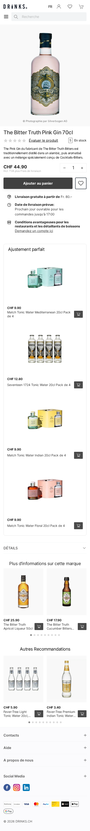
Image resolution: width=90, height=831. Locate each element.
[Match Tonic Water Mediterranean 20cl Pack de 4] (45, 277)
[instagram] (16, 787)
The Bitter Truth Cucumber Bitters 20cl (59, 628)
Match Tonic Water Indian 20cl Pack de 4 (36, 455)
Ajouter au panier (38, 183)
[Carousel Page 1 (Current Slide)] (31, 635)
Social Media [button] (14, 776)
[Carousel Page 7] (52, 635)
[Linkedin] (26, 787)
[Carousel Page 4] (41, 635)
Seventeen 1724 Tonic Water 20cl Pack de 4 (39, 385)
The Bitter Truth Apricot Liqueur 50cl (18, 626)
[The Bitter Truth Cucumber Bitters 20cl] (67, 592)
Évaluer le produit (43, 140)
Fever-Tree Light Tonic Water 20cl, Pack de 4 (15, 715)
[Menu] (6, 16)
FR (50, 6)
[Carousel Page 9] (59, 635)
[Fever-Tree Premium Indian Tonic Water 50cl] (67, 679)
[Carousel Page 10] (61, 722)
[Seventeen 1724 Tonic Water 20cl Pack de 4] (45, 348)
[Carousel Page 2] (34, 635)
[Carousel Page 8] (55, 635)
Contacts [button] (11, 735)
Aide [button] (7, 747)
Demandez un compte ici (34, 231)
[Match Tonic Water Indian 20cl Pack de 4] (45, 419)
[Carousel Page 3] (38, 635)
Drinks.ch (24, 821)
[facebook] (6, 787)
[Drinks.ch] (15, 6)
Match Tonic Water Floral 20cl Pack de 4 (36, 525)
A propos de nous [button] (18, 760)
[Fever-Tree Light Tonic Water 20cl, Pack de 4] (23, 679)
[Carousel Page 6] (48, 635)
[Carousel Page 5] (45, 635)
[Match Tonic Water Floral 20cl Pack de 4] (45, 489)
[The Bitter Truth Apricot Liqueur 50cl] (23, 592)
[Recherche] (16, 16)
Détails (10, 548)
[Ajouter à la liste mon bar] (81, 183)
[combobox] (49, 16)
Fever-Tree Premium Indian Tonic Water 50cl (61, 715)
